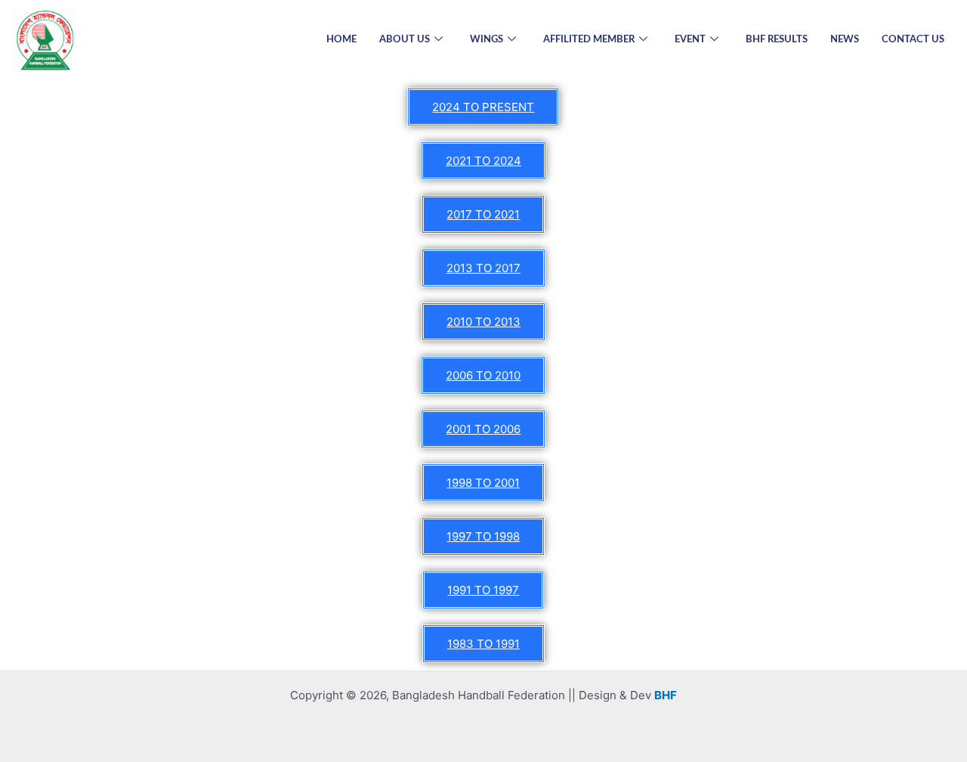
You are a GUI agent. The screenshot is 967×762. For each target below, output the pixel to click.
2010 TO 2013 (483, 321)
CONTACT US (913, 40)
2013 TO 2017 (483, 268)
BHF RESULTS (777, 40)
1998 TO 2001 (483, 482)
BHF (665, 695)
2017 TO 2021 (483, 214)
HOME (341, 40)
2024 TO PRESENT (483, 107)
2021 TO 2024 (483, 160)
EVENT (690, 40)
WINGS (486, 40)
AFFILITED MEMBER (589, 40)
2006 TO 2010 (483, 375)
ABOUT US (404, 40)
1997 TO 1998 (483, 536)
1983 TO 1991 (483, 644)
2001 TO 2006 (483, 429)
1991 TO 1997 (483, 590)
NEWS (844, 40)
